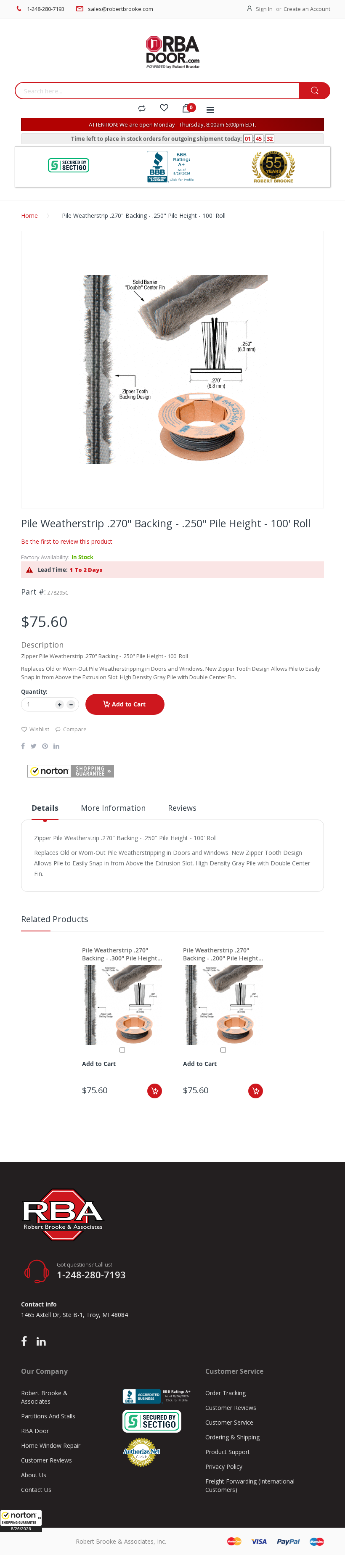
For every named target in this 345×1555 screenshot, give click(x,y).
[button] (21, 1521)
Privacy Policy (223, 1466)
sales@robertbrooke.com (120, 9)
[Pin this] (45, 746)
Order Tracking (225, 1393)
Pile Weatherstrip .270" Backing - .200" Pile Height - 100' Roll (222, 954)
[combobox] (157, 90)
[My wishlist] (164, 108)
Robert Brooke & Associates (44, 1397)
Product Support (227, 1452)
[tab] (45, 811)
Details (45, 808)
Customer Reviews (46, 1460)
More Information (113, 808)
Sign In (264, 9)
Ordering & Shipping (232, 1437)
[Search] (314, 91)
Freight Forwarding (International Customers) (250, 1485)
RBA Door (35, 1431)
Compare (75, 729)
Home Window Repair (50, 1445)
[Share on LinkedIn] (56, 746)
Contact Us (36, 1490)
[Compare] (141, 108)
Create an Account (307, 9)
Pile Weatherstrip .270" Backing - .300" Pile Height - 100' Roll (121, 954)
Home (29, 215)
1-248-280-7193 (45, 9)
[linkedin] (41, 1342)
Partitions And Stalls (48, 1416)
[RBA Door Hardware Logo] (172, 53)
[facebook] (26, 1342)
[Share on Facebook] (23, 746)
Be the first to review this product (66, 541)
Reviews (182, 808)
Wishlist (39, 729)
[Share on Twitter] (33, 746)
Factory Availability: (45, 557)
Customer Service (229, 1422)
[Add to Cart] (154, 1091)
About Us (33, 1475)
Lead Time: (53, 570)
